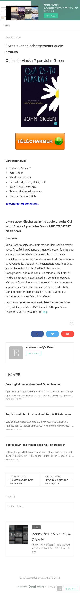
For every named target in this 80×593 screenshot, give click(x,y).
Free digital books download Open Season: (33, 384)
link (45, 312)
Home (7, 25)
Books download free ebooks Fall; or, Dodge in (35, 445)
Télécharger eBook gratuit (22, 203)
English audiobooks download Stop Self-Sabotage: (38, 414)
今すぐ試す (51, 15)
